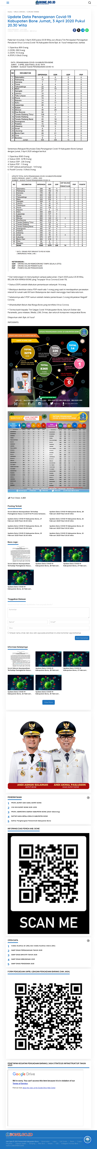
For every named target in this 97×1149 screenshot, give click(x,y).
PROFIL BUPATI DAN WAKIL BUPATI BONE (26, 803)
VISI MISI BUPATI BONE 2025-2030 (24, 807)
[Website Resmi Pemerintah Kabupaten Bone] (49, 2)
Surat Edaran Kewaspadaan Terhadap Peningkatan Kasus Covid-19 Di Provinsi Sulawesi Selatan (26, 513)
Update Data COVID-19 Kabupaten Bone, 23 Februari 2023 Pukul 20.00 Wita (25, 534)
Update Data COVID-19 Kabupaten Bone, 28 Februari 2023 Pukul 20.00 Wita (66, 513)
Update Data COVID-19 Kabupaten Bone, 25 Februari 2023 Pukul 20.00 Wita (25, 527)
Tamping (32, 1143)
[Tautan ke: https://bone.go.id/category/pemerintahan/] (88, 797)
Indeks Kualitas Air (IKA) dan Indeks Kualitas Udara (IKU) (33, 946)
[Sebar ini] (74, 30)
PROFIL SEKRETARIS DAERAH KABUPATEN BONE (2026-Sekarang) (35, 812)
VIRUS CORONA (24, 31)
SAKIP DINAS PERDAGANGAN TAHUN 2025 (26, 950)
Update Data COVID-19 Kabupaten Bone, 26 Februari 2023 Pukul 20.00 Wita (66, 520)
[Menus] (8, 2)
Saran (72, 1141)
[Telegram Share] (83, 30)
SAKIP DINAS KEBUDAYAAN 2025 (23, 959)
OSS (57, 1143)
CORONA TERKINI (13, 31)
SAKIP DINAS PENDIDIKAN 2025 (22, 964)
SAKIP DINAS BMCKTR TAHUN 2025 (24, 955)
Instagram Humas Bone (69, 1143)
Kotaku (50, 1143)
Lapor (55, 1141)
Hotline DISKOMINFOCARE (15, 1146)
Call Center (63, 1141)
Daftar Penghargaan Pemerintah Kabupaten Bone (31, 821)
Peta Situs (41, 1143)
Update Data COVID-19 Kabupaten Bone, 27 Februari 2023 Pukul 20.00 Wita (25, 520)
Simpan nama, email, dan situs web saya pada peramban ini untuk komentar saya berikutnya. (45, 633)
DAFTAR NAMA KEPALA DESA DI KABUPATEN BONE (29, 816)
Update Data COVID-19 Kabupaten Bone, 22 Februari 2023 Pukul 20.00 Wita (66, 534)
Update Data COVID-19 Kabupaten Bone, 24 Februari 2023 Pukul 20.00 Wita (66, 527)
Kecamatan (45, 1141)
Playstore (9, 1143)
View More (48, 702)
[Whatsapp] (87, 30)
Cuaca (79, 1141)
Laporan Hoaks (20, 1143)
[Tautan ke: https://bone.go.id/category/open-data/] (88, 940)
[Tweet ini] (78, 30)
